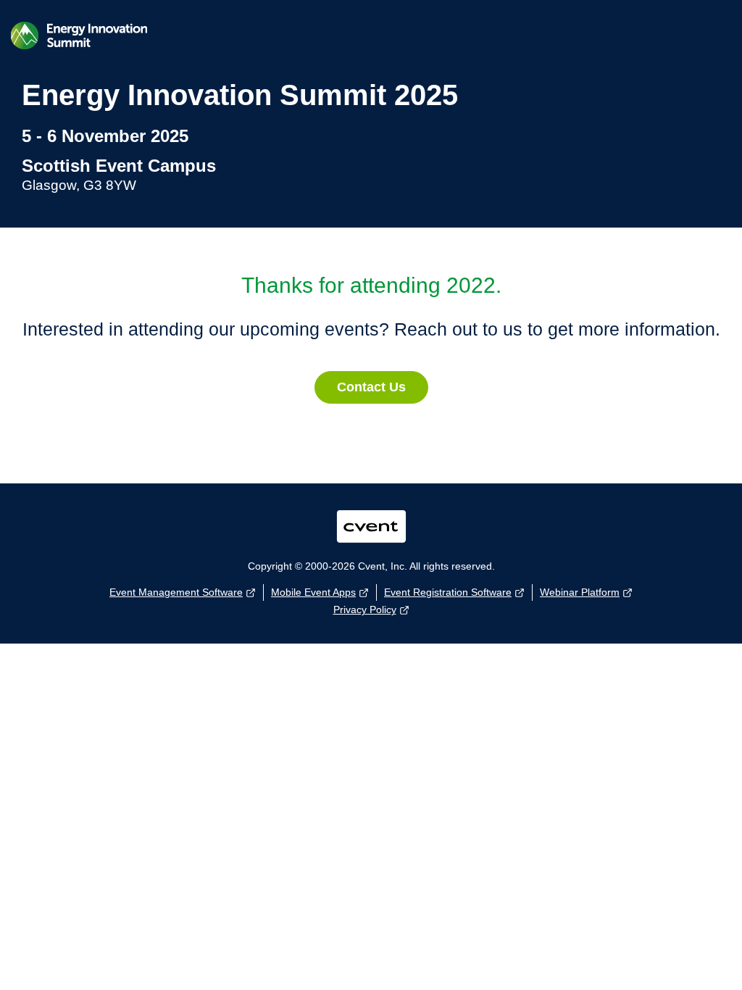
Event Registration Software (448, 592)
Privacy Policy (364, 609)
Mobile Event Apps (313, 592)
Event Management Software (176, 592)
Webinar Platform (580, 592)
